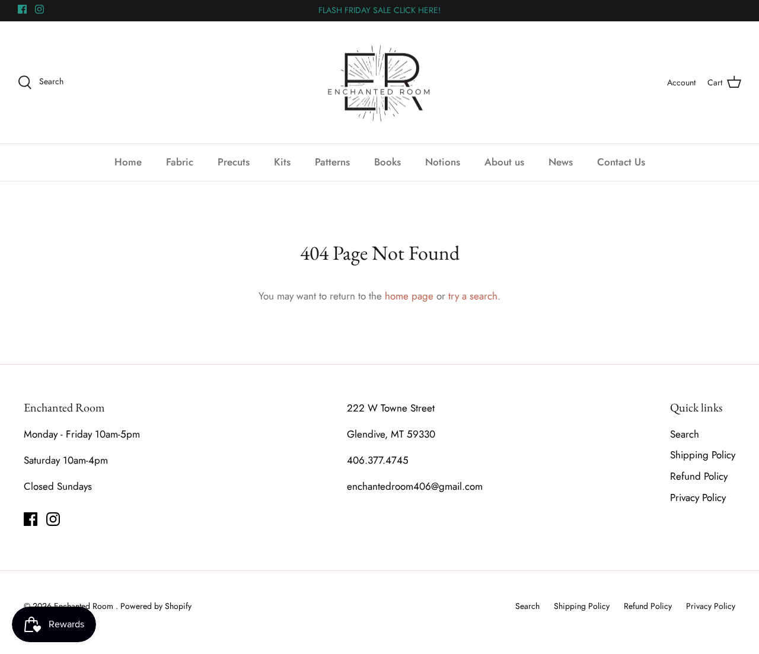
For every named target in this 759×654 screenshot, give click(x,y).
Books (387, 162)
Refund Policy (699, 476)
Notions (442, 162)
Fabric (179, 162)
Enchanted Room (85, 606)
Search (684, 434)
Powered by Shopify (156, 606)
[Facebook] (22, 9)
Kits (282, 162)
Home (128, 162)
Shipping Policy (702, 455)
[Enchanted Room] (379, 82)
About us (504, 162)
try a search (473, 296)
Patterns (332, 162)
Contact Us (621, 162)
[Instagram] (39, 9)
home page (409, 296)
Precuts (234, 162)
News (560, 162)
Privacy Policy (698, 497)
